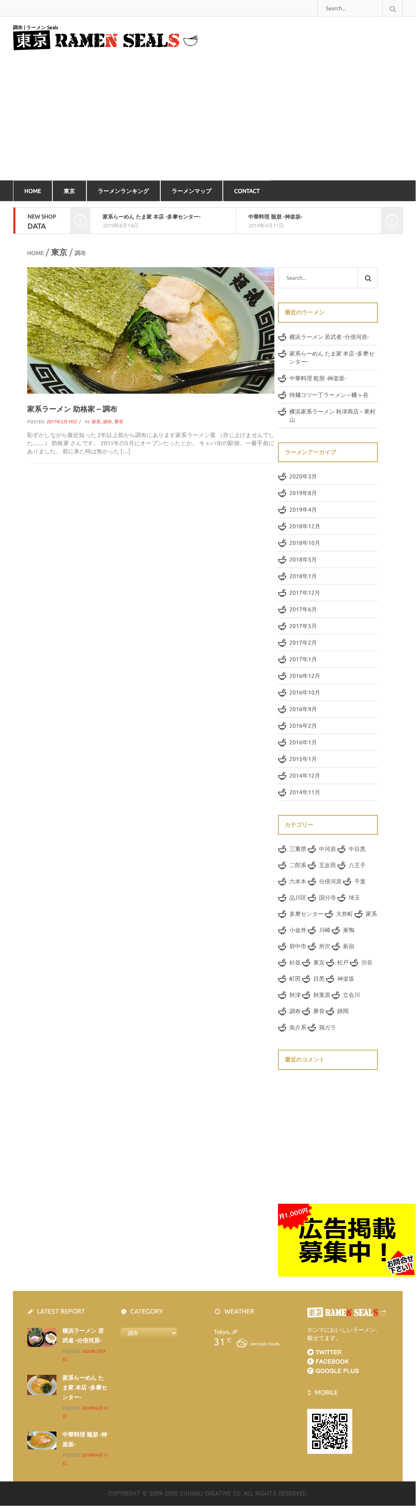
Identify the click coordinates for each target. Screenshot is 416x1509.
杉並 (295, 962)
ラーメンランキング (123, 191)
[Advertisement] (208, 119)
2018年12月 (304, 526)
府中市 (297, 946)
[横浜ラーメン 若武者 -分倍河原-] (41, 1336)
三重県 (297, 849)
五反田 (327, 865)
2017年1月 (303, 659)
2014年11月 (304, 792)
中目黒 (357, 849)
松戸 (343, 962)
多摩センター (306, 914)
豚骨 (118, 421)
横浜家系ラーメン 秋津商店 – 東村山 (332, 415)
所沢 (324, 946)
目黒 (319, 978)
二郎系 (297, 865)
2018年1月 (303, 576)
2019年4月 (303, 509)
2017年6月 (303, 609)
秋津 (295, 995)
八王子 (357, 865)
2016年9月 (303, 709)
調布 (107, 421)
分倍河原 (330, 881)
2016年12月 (304, 676)
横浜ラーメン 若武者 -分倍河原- (329, 337)
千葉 (360, 881)
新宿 (348, 946)
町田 (295, 978)
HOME (32, 191)
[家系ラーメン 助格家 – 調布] (150, 330)
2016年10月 (304, 692)
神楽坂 (345, 978)
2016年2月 (303, 725)
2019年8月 (303, 493)
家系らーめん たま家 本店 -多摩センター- (151, 216)
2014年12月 (304, 775)
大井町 (344, 914)
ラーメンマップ (191, 191)
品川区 (297, 897)
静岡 (343, 1011)
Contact (247, 191)
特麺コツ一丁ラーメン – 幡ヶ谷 (329, 395)
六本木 (297, 881)
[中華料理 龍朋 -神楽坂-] (41, 1440)
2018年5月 (303, 559)
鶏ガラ (327, 1027)
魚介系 (297, 1027)
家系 (96, 421)
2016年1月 (303, 742)
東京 (69, 191)
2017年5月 (303, 626)
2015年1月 (303, 759)
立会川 (351, 995)
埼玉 (354, 897)
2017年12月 (304, 592)
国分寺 (327, 897)
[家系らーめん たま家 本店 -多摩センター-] (41, 1384)
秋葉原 (321, 995)
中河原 (327, 849)
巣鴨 (348, 930)
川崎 (324, 930)
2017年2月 (303, 642)
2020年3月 (303, 476)
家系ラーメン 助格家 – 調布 (72, 409)
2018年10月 (304, 543)
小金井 (297, 930)
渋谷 (367, 962)
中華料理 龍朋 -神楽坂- (275, 216)
